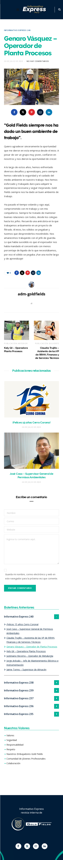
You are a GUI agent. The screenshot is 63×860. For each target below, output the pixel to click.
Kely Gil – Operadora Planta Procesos (26, 651)
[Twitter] (27, 846)
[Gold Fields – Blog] (34, 9)
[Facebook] (18, 846)
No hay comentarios (38, 61)
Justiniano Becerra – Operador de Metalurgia (29, 655)
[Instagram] (36, 846)
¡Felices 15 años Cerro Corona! (31, 422)
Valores (10, 735)
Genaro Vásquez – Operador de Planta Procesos (31, 646)
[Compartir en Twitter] (23, 112)
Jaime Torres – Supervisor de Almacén (26, 669)
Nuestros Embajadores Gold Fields (24, 754)
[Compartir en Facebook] (14, 112)
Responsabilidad (14, 744)
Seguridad (11, 740)
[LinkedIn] (49, 112)
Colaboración (13, 763)
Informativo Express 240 (17, 30)
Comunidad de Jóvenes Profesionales (26, 758)
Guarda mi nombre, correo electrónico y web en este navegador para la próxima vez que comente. (31, 576)
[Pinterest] (31, 112)
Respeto (10, 749)
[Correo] (40, 112)
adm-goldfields (31, 293)
